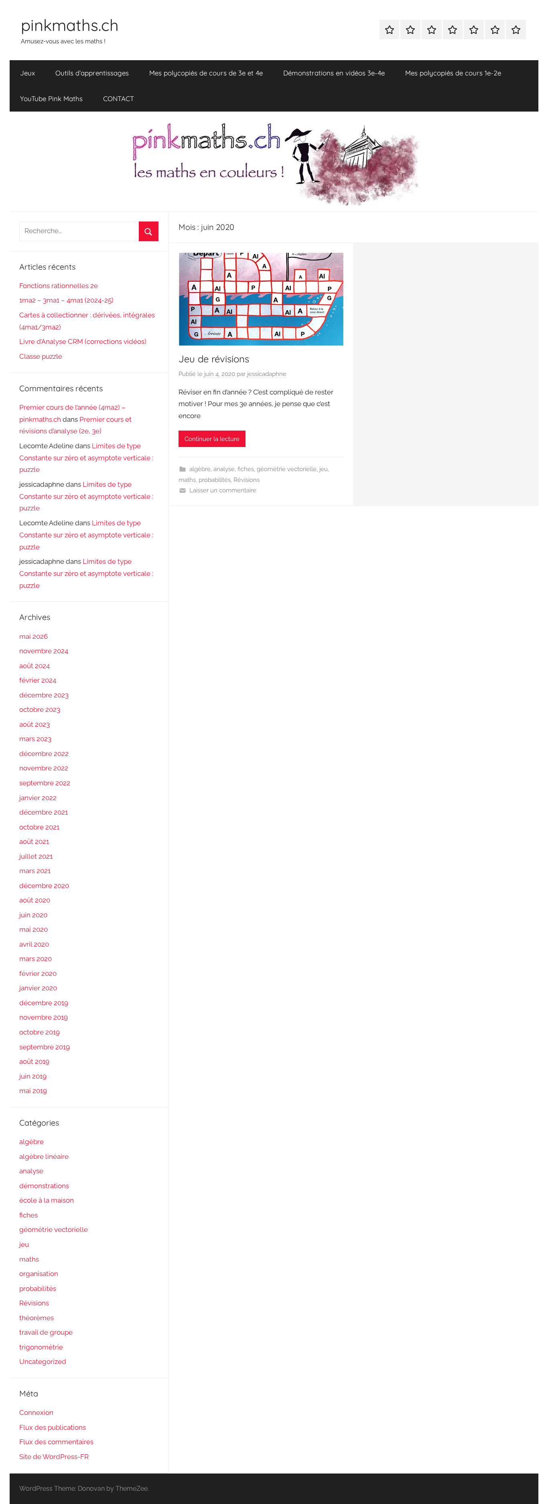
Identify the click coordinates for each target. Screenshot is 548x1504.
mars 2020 (35, 959)
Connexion (36, 1412)
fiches (245, 469)
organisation (38, 1274)
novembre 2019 (43, 1017)
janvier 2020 (38, 988)
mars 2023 (35, 739)
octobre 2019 (39, 1032)
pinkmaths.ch (70, 25)
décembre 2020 (44, 886)
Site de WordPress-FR (54, 1457)
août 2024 (34, 666)
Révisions (246, 480)
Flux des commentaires (56, 1442)
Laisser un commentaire (222, 490)
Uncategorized (42, 1362)
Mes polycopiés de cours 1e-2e (453, 73)
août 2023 (34, 724)
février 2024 (37, 680)
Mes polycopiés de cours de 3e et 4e (206, 73)
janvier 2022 (38, 798)
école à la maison (46, 1200)
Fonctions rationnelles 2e (58, 286)
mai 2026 (33, 636)
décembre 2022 (44, 754)
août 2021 (34, 841)
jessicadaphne (266, 374)
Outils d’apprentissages (92, 73)
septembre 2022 (44, 783)
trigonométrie (41, 1347)
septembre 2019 (44, 1047)
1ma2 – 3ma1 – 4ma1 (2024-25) (66, 300)
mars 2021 (35, 871)
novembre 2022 (43, 768)
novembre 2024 (43, 651)
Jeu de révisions (214, 359)
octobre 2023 (39, 709)
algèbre (200, 469)
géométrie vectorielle (287, 469)
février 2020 (38, 973)
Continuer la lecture (212, 439)
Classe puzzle (40, 356)
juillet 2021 (36, 856)
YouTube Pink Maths (51, 98)
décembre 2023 (44, 695)
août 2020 (34, 900)
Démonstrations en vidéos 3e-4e (334, 73)
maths (187, 480)
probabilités (215, 480)
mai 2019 (33, 1091)
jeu (323, 469)
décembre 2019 (43, 1003)
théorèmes (36, 1318)
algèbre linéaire (44, 1156)
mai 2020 (33, 929)
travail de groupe (46, 1332)
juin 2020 (33, 915)
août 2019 (34, 1061)
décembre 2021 (43, 812)
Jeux (27, 73)
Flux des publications (52, 1427)
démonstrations (44, 1186)
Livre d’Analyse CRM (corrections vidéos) (82, 341)
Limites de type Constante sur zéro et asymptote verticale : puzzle (86, 458)
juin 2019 (33, 1076)
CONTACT (118, 98)
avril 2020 (34, 944)
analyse (224, 469)
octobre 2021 (39, 827)
